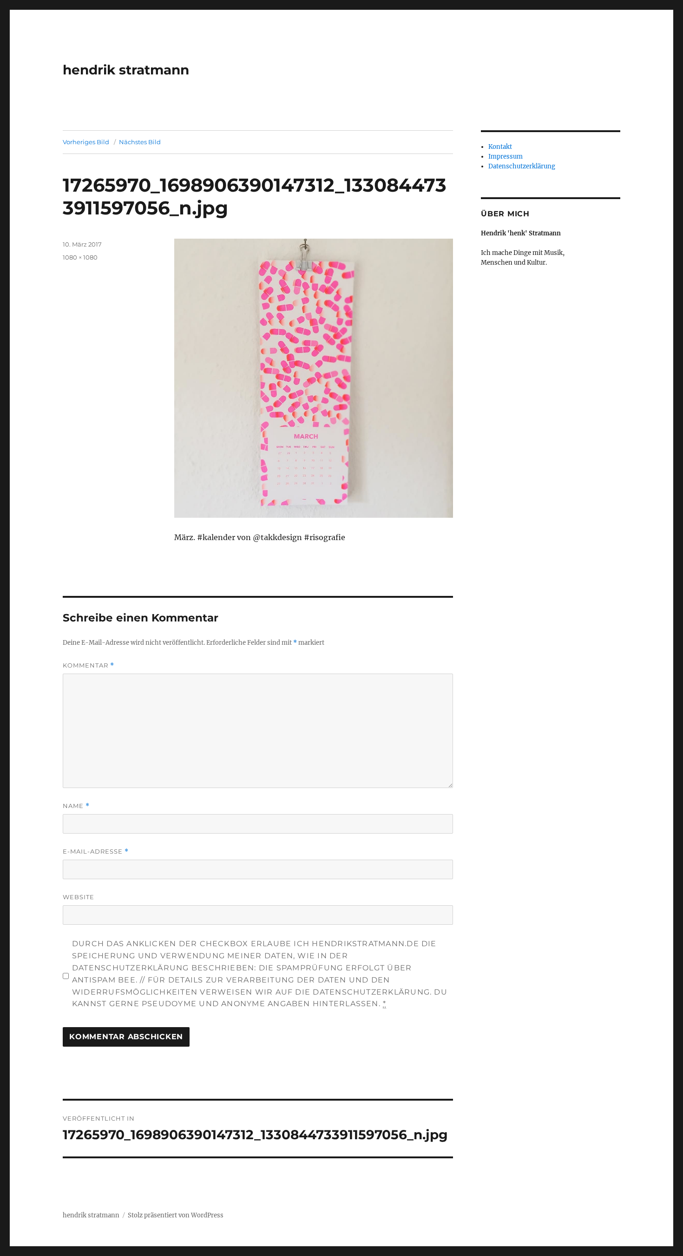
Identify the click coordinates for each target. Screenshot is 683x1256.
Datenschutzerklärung (521, 166)
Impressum (505, 156)
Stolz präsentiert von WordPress (175, 1215)
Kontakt (500, 147)
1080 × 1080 (80, 257)
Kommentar (88, 665)
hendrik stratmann (126, 70)
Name (76, 806)
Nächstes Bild (140, 142)
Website (78, 897)
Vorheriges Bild (86, 142)
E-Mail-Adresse (96, 851)
